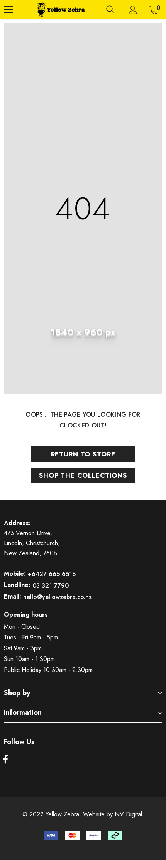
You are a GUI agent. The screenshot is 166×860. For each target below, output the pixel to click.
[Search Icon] (110, 10)
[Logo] (60, 10)
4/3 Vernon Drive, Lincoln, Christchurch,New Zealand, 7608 (32, 543)
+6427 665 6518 (52, 574)
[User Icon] (133, 10)
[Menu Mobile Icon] (8, 9)
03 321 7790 (50, 585)
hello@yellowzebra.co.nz (57, 596)
